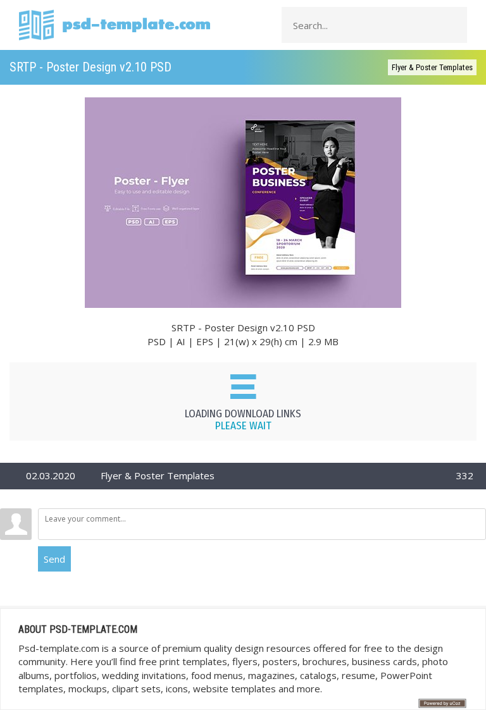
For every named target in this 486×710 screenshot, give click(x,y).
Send (54, 559)
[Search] (453, 25)
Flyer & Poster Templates (432, 67)
